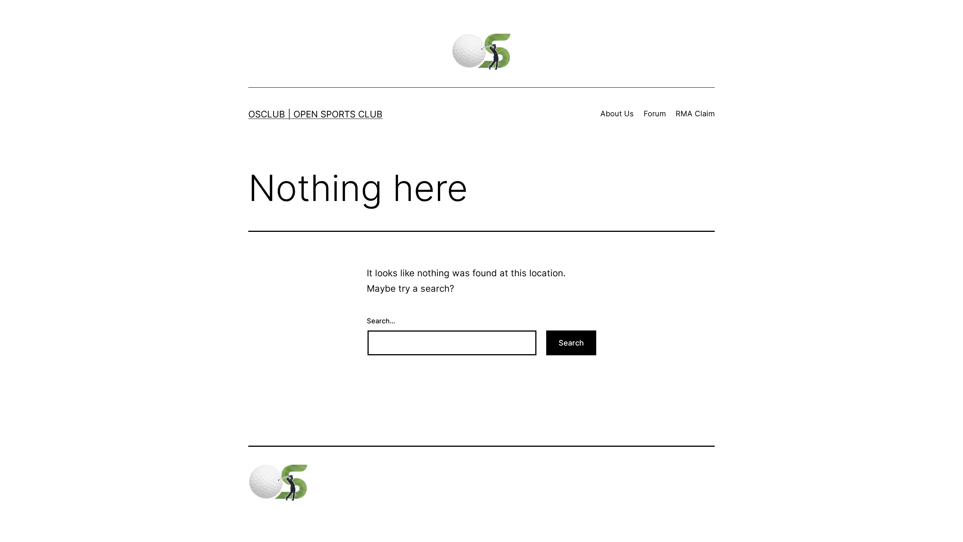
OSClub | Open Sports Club (315, 114)
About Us (616, 113)
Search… (381, 321)
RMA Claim (695, 113)
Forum (655, 113)
